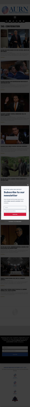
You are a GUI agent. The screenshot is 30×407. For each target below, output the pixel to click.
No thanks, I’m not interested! (15, 221)
